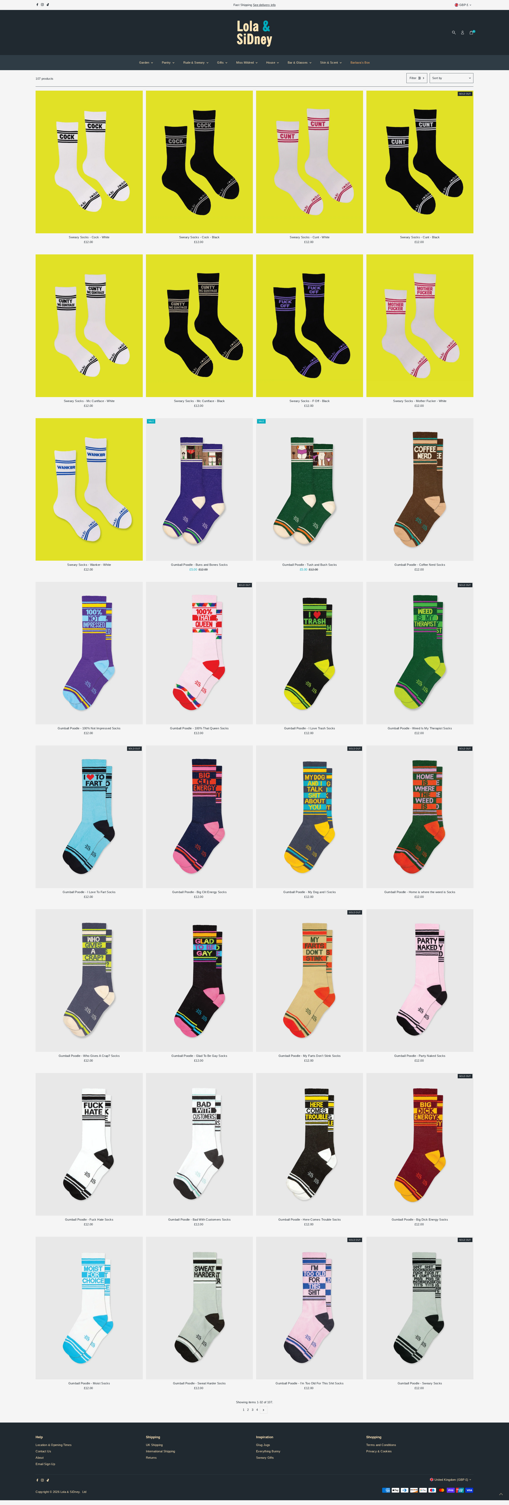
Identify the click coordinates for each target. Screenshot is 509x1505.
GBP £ (463, 5)
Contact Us (43, 1451)
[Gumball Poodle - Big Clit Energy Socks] (199, 816)
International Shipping (160, 1451)
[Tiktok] (48, 5)
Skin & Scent (329, 62)
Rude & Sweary (194, 62)
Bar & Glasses (298, 62)
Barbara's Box (360, 62)
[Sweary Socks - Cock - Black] (199, 162)
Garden (144, 62)
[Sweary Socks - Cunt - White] (309, 162)
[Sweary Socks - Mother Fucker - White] (419, 325)
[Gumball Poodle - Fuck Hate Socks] (89, 1144)
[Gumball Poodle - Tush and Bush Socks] (309, 489)
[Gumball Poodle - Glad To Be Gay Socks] (199, 980)
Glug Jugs (263, 1445)
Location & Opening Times (54, 1445)
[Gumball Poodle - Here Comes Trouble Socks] (309, 1144)
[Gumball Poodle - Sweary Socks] (419, 1308)
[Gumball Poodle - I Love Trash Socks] (309, 653)
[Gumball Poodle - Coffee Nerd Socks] (419, 489)
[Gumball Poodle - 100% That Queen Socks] (199, 653)
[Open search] (454, 32)
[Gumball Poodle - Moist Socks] (89, 1308)
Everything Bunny (268, 1451)
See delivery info (264, 5)
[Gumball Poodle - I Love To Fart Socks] (89, 816)
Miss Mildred (245, 62)
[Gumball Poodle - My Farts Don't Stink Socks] (309, 980)
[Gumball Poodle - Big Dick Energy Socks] (419, 1144)
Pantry (167, 62)
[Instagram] (42, 5)
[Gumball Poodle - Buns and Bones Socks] (199, 489)
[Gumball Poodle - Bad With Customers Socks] (199, 1144)
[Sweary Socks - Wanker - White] (89, 489)
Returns (151, 1457)
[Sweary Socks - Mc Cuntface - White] (89, 325)
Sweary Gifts (265, 1457)
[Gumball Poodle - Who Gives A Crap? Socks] (89, 980)
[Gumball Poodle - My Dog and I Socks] (309, 816)
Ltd (84, 1491)
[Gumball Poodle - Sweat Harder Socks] (199, 1308)
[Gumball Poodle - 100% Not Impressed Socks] (89, 653)
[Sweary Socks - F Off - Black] (309, 325)
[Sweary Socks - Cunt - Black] (419, 162)
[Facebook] (37, 5)
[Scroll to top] (501, 1494)
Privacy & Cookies (379, 1451)
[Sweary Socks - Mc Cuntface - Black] (199, 325)
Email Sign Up (45, 1464)
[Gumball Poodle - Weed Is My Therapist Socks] (419, 653)
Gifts (220, 62)
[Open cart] (471, 32)
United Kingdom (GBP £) (451, 1479)
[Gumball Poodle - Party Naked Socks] (419, 980)
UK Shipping (154, 1445)
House (271, 62)
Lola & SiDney (70, 1491)
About (40, 1457)
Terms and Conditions (381, 1445)
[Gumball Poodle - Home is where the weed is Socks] (419, 816)
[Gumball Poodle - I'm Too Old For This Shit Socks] (309, 1308)
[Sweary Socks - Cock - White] (89, 162)
